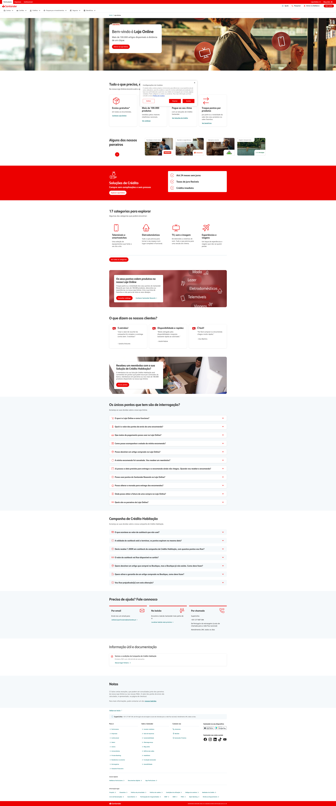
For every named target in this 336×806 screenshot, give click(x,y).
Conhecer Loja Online (119, 116)
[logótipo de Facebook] (205, 739)
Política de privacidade (138, 792)
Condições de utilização (173, 792)
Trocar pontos (122, 385)
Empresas (114, 733)
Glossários (123, 792)
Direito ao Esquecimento (210, 797)
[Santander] (9, 6)
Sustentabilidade (149, 738)
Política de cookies (155, 792)
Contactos (178, 729)
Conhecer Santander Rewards (146, 298)
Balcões (177, 733)
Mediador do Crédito (208, 792)
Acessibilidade (148, 764)
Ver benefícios (207, 123)
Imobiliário (147, 755)
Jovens (113, 747)
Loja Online (117, 15)
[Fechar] (195, 83)
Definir (148, 101)
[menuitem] (7, 2)
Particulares (115, 729)
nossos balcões (150, 701)
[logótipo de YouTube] (225, 739)
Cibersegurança (148, 742)
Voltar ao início (114, 711)
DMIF (165, 797)
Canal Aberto (131, 797)
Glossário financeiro (117, 768)
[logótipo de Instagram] (210, 739)
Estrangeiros (115, 764)
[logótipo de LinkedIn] (215, 739)
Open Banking (193, 797)
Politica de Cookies (159, 95)
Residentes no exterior (118, 760)
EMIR (174, 797)
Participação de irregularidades (149, 797)
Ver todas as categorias (119, 260)
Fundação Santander (150, 760)
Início (110, 15)
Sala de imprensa (149, 733)
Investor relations (149, 729)
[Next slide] (117, 154)
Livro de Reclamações (115, 797)
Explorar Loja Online (118, 193)
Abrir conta (329, 6)
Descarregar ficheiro (122, 663)
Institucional (115, 738)
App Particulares (150, 780)
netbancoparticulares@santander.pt (123, 620)
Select (113, 742)
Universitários (115, 751)
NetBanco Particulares (116, 780)
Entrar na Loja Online (121, 47)
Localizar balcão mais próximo (161, 622)
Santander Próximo (180, 738)
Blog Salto (147, 747)
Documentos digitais (134, 780)
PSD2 (182, 797)
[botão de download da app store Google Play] (221, 728)
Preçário (111, 792)
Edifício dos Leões (149, 751)
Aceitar (188, 101)
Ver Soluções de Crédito (180, 118)
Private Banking (116, 755)
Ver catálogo (146, 121)
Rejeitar (175, 101)
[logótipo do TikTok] (220, 739)
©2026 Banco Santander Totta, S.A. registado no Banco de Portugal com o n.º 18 (207, 803)
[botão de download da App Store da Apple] (208, 728)
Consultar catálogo (124, 298)
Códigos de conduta (191, 792)
